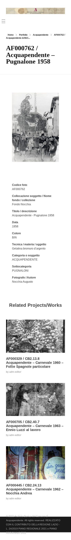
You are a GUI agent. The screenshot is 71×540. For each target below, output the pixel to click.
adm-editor (15, 371)
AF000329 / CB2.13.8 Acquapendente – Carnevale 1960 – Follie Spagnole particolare (34, 362)
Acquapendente (40, 35)
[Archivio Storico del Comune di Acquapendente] (35, 11)
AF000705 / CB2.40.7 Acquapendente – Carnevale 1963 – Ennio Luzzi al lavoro (34, 426)
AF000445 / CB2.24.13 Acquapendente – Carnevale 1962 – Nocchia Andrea (34, 489)
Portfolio (23, 35)
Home (11, 35)
